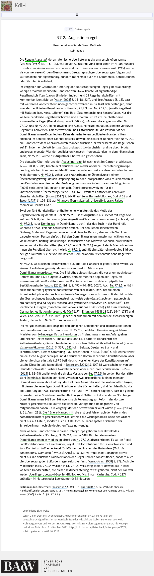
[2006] (123, 408)
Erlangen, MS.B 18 (94, 311)
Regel (104, 87)
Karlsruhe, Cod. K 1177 (111, 474)
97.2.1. (98, 117)
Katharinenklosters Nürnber (38, 435)
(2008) (27, 494)
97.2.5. (102, 108)
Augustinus (91, 215)
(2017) (88, 487)
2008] (100, 461)
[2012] (54, 285)
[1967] (30, 64)
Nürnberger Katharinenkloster (57, 334)
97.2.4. (43, 126)
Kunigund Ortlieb (82, 395)
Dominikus (48, 224)
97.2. (59, 491)
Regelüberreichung (32, 215)
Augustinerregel (72, 162)
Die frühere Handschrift (58, 412)
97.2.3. (83, 108)
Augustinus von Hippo (88, 64)
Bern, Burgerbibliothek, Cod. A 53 (103, 196)
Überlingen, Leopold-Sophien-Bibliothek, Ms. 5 (59, 474)
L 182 (68, 347)
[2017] (55, 196)
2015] (62, 453)
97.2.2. (24, 126)
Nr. (76, 108)
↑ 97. (69, 29)
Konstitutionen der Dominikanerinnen (69, 281)
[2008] (63, 100)
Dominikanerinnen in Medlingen (41, 440)
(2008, (28, 166)
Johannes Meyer (117, 453)
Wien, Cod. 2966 (30, 316)
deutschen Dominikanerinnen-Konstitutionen (98, 356)
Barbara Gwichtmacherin (63, 369)
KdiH (20, 6)
